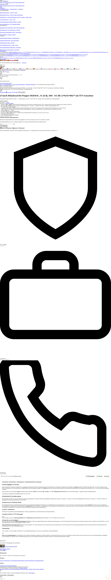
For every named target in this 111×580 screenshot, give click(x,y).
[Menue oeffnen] (1, 1)
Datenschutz (7, 569)
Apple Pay (16, 128)
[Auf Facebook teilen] (4, 550)
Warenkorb (3, 59)
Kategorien (2, 8)
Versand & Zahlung (25, 569)
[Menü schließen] (7, 4)
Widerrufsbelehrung (16, 569)
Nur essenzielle (3, 575)
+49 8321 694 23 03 (4, 565)
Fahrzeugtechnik (13, 9)
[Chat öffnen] (107, 576)
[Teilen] (1, 91)
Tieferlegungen (31, 560)
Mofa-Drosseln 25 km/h (23, 560)
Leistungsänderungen (4, 9)
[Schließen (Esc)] (4, 578)
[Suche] (3, 72)
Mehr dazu (23, 70)
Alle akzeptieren (10, 575)
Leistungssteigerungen (39, 560)
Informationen (3, 51)
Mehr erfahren (32, 572)
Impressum (2, 569)
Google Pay (9, 128)
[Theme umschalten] (1, 71)
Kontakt (30, 569)
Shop (1, 6)
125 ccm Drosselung (14, 560)
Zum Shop (2, 83)
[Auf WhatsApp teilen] (3, 550)
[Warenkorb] (1, 73)
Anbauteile (20, 9)
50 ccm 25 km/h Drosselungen (18, 84)
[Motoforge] (5, 1)
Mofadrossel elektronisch (31, 84)
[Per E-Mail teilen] (5, 550)
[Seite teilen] (1, 550)
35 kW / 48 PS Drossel (4, 560)
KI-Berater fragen (8, 83)
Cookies (34, 569)
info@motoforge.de (13, 565)
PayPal (2, 128)
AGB (11, 569)
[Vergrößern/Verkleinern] (0, 578)
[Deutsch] (1, 60)
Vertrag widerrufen (40, 569)
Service (1, 56)
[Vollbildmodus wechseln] (1, 578)
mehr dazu (24, 62)
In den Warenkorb (4, 125)
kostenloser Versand (9, 103)
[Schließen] (7, 76)
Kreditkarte (22, 128)
